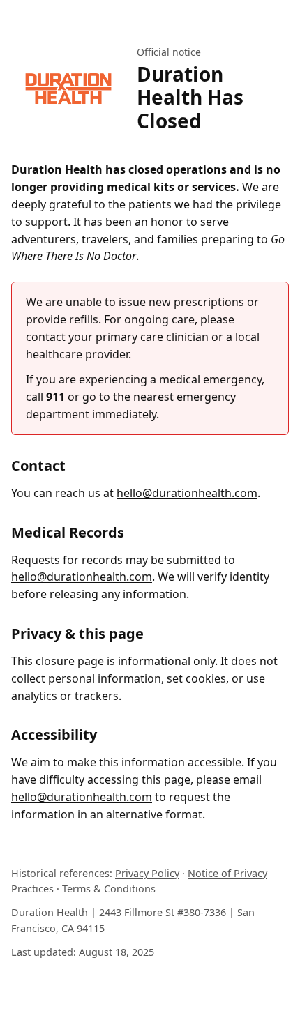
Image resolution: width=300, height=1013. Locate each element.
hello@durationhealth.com (187, 493)
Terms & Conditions (109, 888)
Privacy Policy (147, 873)
